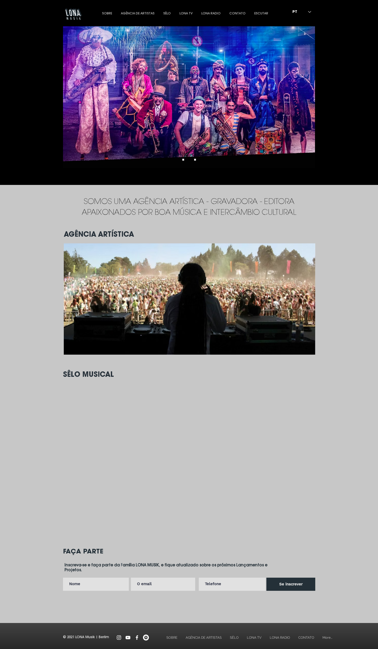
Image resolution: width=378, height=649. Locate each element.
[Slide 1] (183, 160)
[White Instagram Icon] (119, 638)
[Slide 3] (195, 160)
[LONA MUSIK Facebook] (137, 638)
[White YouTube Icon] (128, 638)
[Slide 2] (189, 160)
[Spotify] (146, 638)
